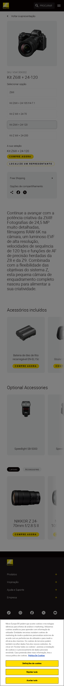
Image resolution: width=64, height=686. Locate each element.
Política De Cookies (36, 655)
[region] (32, 652)
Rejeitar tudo (32, 672)
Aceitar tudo (32, 680)
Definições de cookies (32, 663)
